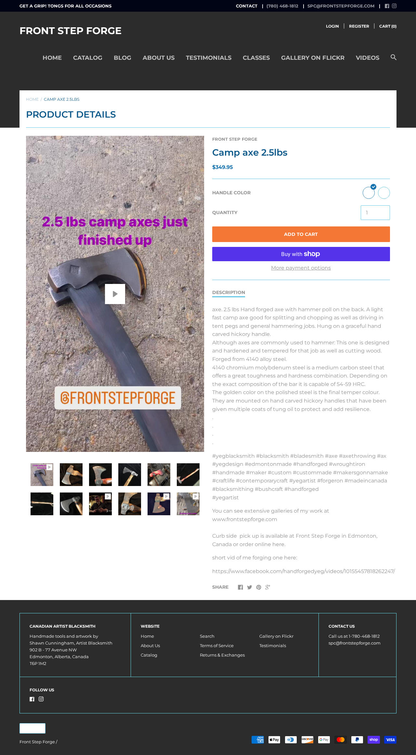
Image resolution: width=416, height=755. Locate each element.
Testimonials (208, 57)
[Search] (393, 61)
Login (332, 26)
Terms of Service (217, 645)
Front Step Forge (71, 31)
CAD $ (29, 728)
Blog (122, 57)
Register (359, 26)
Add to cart (301, 234)
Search (207, 636)
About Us (159, 57)
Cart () (387, 26)
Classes (256, 57)
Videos (367, 57)
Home (52, 57)
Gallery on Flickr (312, 57)
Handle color (231, 193)
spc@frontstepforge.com (340, 5)
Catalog (87, 57)
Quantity (224, 212)
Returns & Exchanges (222, 655)
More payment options (301, 268)
